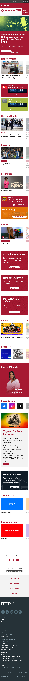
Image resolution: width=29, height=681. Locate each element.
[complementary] (14, 340)
